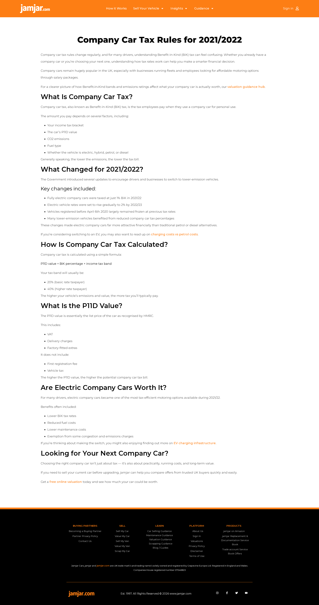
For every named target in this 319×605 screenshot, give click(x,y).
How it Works (116, 8)
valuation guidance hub (246, 87)
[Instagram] (217, 593)
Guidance (201, 8)
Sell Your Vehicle (146, 8)
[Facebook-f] (227, 593)
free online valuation (66, 482)
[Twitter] (237, 593)
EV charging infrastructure (195, 443)
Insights (176, 8)
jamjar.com (103, 565)
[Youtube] (246, 593)
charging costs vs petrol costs (174, 234)
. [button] (265, 87)
